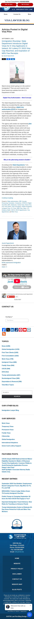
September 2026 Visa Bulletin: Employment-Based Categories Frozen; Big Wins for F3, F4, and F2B (17, 486)
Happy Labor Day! (8, 467)
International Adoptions (10, 442)
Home (5, 14)
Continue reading (7, 198)
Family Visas (20, 204)
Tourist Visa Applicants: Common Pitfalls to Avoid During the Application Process (17, 464)
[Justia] (16, 330)
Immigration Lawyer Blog (10, 410)
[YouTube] (25, 330)
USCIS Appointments (21, 210)
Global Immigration (27, 206)
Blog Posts (17, 589)
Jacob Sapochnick (8, 243)
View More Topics (8, 385)
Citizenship (6, 436)
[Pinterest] (20, 330)
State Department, (19, 165)
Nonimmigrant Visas (10, 378)
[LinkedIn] (12, 330)
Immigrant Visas (6, 208)
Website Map (17, 584)
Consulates (11, 203)
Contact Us (17, 14)
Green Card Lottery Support (11, 446)
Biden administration (13, 201)
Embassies (14, 204)
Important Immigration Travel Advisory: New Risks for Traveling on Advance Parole (17, 503)
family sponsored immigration (11, 262)
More (29, 14)
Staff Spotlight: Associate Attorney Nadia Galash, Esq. (16, 470)
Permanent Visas (8, 429)
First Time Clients (6, 206)
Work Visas (15, 211)
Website (17, 563)
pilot (29, 123)
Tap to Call (9, 4)
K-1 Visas (13, 208)
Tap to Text (25, 4)
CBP (20, 201)
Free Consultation (16, 206)
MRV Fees (20, 208)
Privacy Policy (17, 569)
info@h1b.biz (19, 552)
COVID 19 (24, 203)
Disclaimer (17, 574)
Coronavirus (18, 203)
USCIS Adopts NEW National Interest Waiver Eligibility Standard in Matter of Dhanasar (17, 460)
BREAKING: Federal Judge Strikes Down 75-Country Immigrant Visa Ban (16, 492)
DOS (9, 204)
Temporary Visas (7, 426)
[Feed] (4, 334)
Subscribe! (17, 299)
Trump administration (11, 375)
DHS (5, 372)
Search (17, 396)
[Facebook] (4, 330)
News (24, 208)
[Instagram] (29, 330)
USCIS (13, 210)
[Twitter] (8, 330)
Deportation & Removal (12, 381)
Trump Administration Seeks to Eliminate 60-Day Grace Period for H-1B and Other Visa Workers (17, 509)
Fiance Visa (28, 204)
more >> (4, 267)
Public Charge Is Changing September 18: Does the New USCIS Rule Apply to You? (16, 497)
